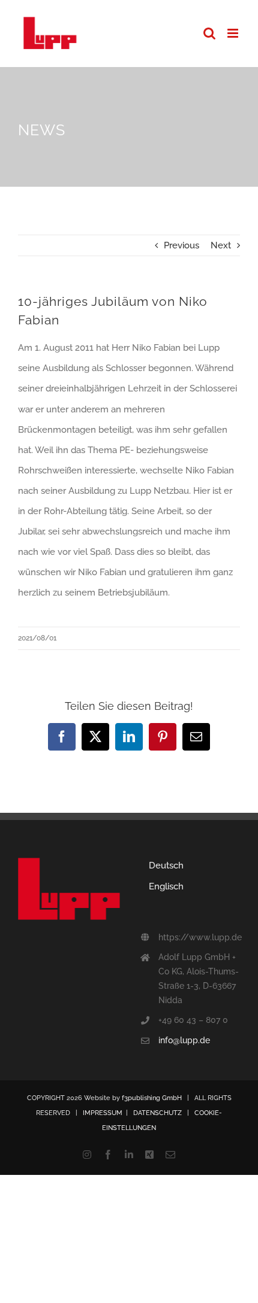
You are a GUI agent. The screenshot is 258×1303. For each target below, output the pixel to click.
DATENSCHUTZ (157, 1113)
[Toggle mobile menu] (233, 33)
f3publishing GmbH (152, 1098)
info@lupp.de (184, 1040)
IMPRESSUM (102, 1113)
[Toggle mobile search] (209, 33)
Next (221, 245)
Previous (181, 245)
